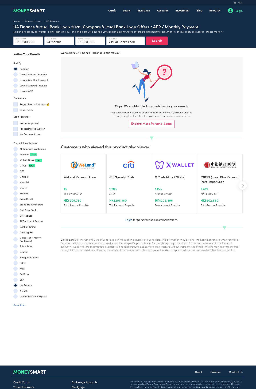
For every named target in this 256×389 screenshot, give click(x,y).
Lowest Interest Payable (33, 74)
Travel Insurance (23, 387)
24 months (54, 42)
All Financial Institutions (33, 148)
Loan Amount (20, 38)
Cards (112, 10)
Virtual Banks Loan (122, 42)
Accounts (162, 10)
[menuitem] (112, 11)
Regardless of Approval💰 (34, 104)
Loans (126, 10)
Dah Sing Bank (28, 210)
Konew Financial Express (33, 296)
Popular (24, 68)
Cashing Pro (26, 232)
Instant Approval (29, 123)
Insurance (143, 10)
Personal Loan (33, 21)
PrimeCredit (26, 199)
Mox (22, 268)
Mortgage (78, 387)
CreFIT (23, 187)
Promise (24, 193)
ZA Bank (24, 274)
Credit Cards (21, 382)
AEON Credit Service (31, 221)
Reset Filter (19, 305)
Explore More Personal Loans (151, 123)
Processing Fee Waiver (32, 128)
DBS (22, 171)
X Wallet (24, 182)
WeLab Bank (30, 160)
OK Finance (26, 215)
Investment (182, 10)
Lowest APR (26, 91)
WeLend (28, 154)
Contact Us (236, 372)
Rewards (214, 10)
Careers (215, 372)
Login (239, 11)
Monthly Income (84, 38)
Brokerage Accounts (84, 382)
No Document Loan (30, 134)
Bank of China (28, 226)
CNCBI (27, 165)
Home (16, 21)
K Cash (24, 290)
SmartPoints (26, 110)
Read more (215, 31)
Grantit (24, 251)
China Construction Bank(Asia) (30, 239)
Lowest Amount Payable (33, 85)
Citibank (24, 176)
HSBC (23, 263)
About (198, 372)
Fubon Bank (26, 246)
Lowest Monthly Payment (34, 80)
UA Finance (52, 21)
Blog (199, 10)
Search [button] (157, 40)
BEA (22, 279)
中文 (240, 2)
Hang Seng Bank (29, 257)
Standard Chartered (31, 204)
